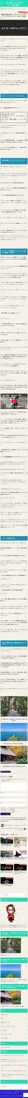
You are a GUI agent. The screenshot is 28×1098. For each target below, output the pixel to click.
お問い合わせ (17, 1093)
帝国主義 (9, 456)
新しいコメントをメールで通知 (8, 810)
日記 (2, 1018)
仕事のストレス (4, 1014)
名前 (2, 792)
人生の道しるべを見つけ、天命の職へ (14, 4)
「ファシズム (19, 140)
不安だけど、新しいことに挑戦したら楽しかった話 (13, 1070)
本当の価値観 (4, 1038)
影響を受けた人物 (5, 1022)
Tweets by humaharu (5, 1047)
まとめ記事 (3, 1030)
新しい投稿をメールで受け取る (8, 812)
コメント (3, 781)
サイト (2, 802)
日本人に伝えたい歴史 (6, 771)
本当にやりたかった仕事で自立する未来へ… (14, 743)
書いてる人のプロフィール (8, 1091)
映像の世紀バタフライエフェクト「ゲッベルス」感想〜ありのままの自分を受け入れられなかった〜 (13, 1060)
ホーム (2, 1091)
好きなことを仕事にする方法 (8, 1026)
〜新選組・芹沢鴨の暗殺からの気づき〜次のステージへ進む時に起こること (13, 1075)
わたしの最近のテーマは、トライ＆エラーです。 (13, 1055)
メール (3, 797)
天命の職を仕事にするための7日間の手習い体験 (14, 766)
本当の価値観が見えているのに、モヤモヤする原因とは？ (13, 1065)
